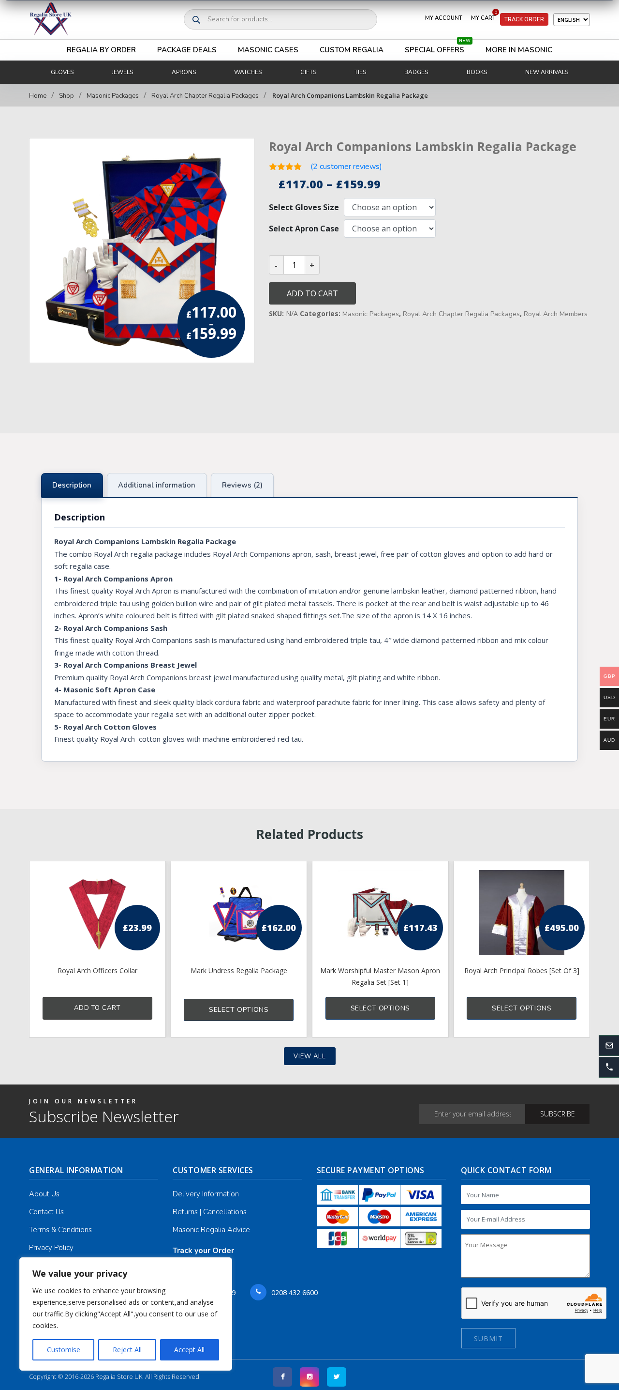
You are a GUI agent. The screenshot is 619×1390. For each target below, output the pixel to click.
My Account (443, 18)
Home (37, 96)
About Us (44, 1194)
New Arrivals (546, 72)
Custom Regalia (351, 50)
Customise (63, 1349)
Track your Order (203, 1250)
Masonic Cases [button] (268, 50)
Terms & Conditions (60, 1230)
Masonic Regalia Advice (211, 1230)
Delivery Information (206, 1194)
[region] (125, 1314)
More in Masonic (519, 50)
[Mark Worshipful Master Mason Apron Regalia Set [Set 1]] (380, 912)
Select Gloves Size (304, 207)
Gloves (62, 72)
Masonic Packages (113, 96)
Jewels (122, 72)
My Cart (484, 16)
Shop (66, 96)
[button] (609, 1067)
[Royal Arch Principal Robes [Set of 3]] (522, 912)
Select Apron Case (304, 228)
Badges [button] (416, 72)
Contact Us (46, 1212)
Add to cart (312, 293)
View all (310, 1056)
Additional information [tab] (156, 485)
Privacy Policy (51, 1248)
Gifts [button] (308, 72)
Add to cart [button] (97, 1008)
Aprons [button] (184, 72)
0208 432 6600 (294, 1293)
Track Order (524, 19)
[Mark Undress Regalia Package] (239, 912)
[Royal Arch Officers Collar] (97, 912)
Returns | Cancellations (210, 1212)
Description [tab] (71, 485)
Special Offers (438, 47)
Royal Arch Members (556, 314)
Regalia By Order (101, 50)
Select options (238, 1009)
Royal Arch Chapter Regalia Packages (205, 96)
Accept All (189, 1349)
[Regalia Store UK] (51, 19)
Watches (248, 72)
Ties (360, 72)
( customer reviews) (346, 166)
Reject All (127, 1349)
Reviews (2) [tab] (242, 485)
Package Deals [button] (187, 50)
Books (477, 72)
